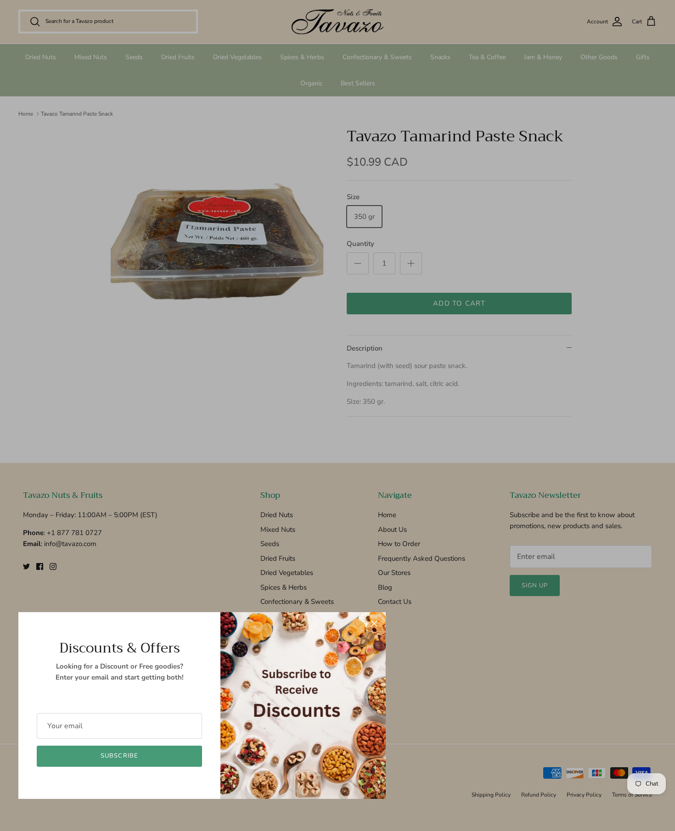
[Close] (374, 623)
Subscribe (119, 756)
